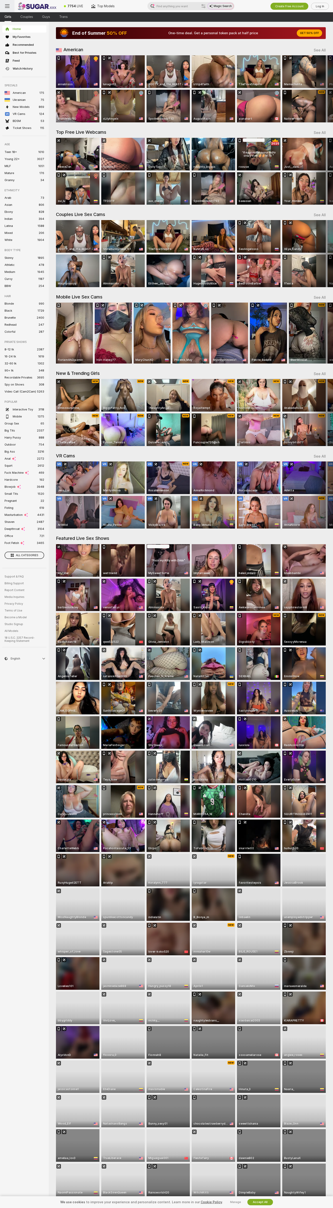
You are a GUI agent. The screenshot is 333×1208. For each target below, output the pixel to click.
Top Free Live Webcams (81, 132)
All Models (11, 631)
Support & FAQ (14, 576)
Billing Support (14, 583)
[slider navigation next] (321, 88)
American (73, 49)
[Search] (203, 6)
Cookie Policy (211, 1202)
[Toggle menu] (7, 6)
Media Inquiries (14, 597)
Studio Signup (14, 624)
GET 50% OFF (309, 33)
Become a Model (16, 617)
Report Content (14, 590)
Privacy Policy (14, 603)
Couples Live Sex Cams (80, 214)
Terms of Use (13, 610)
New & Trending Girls (78, 373)
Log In (320, 6)
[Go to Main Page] (37, 6)
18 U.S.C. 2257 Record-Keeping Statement (20, 639)
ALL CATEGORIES (27, 555)
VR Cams (65, 455)
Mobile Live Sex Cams (79, 297)
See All (320, 50)
